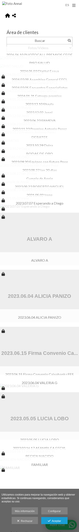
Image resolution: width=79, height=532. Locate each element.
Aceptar (55, 521)
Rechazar (26, 521)
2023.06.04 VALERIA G (39, 383)
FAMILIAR (39, 464)
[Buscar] (69, 40)
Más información (25, 511)
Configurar (54, 511)
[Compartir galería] (14, 16)
